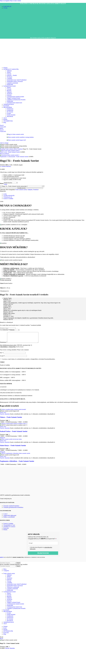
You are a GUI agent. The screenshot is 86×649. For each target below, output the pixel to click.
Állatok (9, 72)
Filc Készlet (10, 112)
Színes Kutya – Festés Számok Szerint (13, 445)
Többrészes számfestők (13, 587)
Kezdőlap (2, 149)
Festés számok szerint (11, 149)
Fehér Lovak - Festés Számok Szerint (10, 152)
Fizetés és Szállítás (8, 523)
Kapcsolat (6, 528)
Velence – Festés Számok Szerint (11, 417)
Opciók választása (10, 648)
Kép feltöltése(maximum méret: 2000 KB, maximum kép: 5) (16, 345)
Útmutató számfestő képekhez (11, 506)
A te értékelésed (4, 330)
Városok (9, 74)
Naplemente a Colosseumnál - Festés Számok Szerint (14, 156)
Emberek (9, 95)
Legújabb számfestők (12, 83)
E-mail (2, 356)
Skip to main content (15, 0)
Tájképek (9, 71)
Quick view (3, 412)
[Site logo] (6, 35)
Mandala (9, 90)
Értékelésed (3, 342)
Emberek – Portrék (12, 75)
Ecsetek (9, 113)
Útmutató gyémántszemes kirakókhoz (13, 507)
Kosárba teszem (22, 188)
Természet (9, 77)
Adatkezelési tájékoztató (9, 515)
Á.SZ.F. (5, 514)
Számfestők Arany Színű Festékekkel (16, 80)
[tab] (5, 194)
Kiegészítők (10, 84)
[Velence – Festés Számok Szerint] (13, 409)
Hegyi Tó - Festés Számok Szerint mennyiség (14, 186)
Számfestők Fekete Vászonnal (15, 81)
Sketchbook (10, 116)
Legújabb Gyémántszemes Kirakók (16, 99)
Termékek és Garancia (9, 526)
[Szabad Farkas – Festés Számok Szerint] (13, 423)
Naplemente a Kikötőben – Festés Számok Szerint (17, 461)
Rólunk (5, 529)
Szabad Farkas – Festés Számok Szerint (13, 431)
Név (1, 352)
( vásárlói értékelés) (5, 166)
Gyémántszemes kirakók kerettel (15, 96)
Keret (1, 183)
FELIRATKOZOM (43, 553)
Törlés (5, 184)
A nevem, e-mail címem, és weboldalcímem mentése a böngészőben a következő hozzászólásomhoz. (28, 359)
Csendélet (9, 78)
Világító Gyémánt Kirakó (13, 98)
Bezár (1, 638)
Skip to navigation (5, 0)
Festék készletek (11, 115)
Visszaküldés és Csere (9, 525)
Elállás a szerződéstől (9, 517)
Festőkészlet (10, 110)
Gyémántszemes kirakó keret (14, 102)
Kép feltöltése (4, 346)
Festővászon (10, 109)
